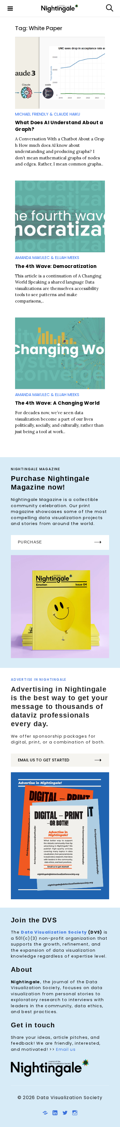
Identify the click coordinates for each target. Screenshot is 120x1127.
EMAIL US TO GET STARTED (43, 760)
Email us (66, 1049)
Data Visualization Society (54, 932)
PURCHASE (30, 542)
